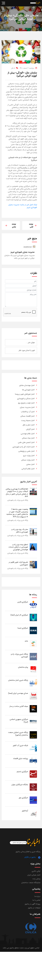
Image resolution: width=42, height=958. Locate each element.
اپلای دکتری (36, 871)
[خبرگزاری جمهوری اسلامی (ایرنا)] (33, 721)
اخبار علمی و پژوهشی (26, 451)
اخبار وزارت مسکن (27, 460)
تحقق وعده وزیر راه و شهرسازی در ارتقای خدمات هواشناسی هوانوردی (18, 547)
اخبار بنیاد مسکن (28, 438)
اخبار (19, 22)
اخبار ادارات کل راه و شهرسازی (23, 446)
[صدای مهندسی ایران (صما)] (33, 695)
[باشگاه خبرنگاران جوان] (33, 787)
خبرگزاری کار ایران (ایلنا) (19, 615)
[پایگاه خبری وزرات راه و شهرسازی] (33, 656)
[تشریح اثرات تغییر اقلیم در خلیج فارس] (33, 564)
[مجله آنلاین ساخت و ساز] (33, 708)
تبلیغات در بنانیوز (34, 907)
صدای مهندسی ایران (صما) (18, 693)
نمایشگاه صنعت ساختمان (30, 882)
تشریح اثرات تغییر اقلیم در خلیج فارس (18, 563)
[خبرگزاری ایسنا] (33, 630)
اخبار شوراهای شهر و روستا (24, 394)
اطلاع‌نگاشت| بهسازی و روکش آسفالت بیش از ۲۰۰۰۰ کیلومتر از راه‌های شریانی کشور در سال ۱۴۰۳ (17, 493)
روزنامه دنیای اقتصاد (20, 758)
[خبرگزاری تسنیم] (33, 774)
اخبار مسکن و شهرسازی (25, 398)
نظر (13, 68)
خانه (25, 22)
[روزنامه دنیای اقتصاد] (33, 761)
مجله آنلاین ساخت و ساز (19, 706)
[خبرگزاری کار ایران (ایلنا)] (33, 617)
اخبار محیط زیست (27, 420)
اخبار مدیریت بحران (27, 407)
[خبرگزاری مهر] (33, 800)
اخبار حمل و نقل (28, 424)
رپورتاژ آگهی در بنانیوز (32, 904)
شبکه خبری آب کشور (20, 745)
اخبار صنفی (30, 464)
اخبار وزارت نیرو (28, 455)
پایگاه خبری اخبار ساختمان (18, 680)
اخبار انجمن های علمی (26, 442)
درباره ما (37, 896)
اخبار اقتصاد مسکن (27, 416)
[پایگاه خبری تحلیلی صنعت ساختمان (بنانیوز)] (33, 734)
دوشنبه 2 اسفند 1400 (27, 68)
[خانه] (33, 643)
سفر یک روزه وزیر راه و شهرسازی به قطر (20, 530)
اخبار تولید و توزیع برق (26, 402)
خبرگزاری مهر (23, 797)
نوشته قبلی (31, 225)
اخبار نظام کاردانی (28, 468)
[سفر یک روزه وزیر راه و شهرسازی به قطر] (33, 531)
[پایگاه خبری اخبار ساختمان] (33, 682)
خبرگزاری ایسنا (22, 628)
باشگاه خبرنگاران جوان (20, 784)
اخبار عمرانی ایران (33, 875)
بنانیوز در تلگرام (30, 857)
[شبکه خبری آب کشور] (33, 748)
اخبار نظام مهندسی (27, 433)
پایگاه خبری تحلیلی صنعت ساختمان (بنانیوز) (18, 733)
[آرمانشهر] (33, 813)
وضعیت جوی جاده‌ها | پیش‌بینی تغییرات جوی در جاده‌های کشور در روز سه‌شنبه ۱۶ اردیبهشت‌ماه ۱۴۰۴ (17, 513)
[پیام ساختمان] (33, 669)
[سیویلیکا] (31, 928)
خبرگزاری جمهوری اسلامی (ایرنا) (19, 720)
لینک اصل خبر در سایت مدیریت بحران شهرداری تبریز (23, 206)
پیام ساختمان (23, 667)
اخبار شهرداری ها (28, 389)
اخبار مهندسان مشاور (26, 385)
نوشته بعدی (14, 225)
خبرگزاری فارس (22, 601)
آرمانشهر (25, 810)
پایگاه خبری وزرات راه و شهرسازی (17, 500)
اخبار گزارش (30, 429)
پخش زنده (36, 878)
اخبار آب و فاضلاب (27, 411)
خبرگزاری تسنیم (22, 771)
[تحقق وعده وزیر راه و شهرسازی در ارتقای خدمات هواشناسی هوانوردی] (33, 546)
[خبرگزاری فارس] (33, 604)
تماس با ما (36, 900)
